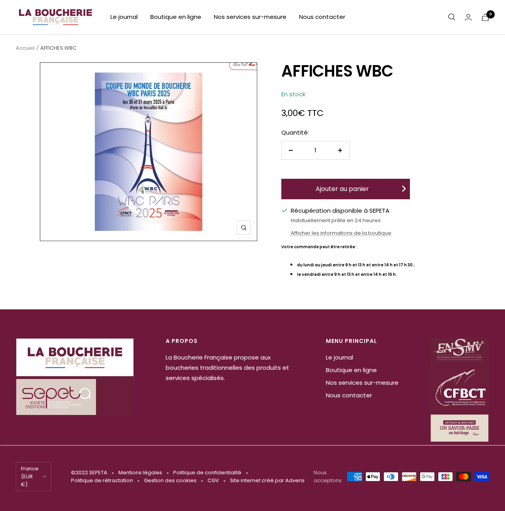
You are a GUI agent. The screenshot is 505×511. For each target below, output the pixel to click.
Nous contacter (322, 17)
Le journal (124, 17)
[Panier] (485, 17)
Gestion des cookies (170, 480)
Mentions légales (140, 472)
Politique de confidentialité (207, 472)
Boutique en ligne (175, 17)
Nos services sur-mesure (250, 17)
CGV (213, 480)
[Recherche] (451, 17)
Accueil (25, 48)
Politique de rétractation (102, 480)
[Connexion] (468, 17)
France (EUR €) (30, 476)
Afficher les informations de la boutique (341, 233)
